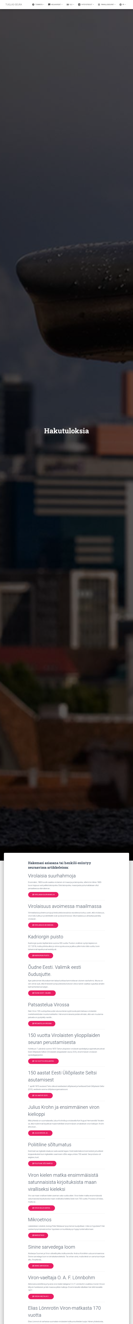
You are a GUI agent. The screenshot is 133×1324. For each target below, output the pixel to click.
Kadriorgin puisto (40, 955)
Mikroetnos (38, 1235)
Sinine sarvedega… (41, 1266)
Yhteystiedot (85, 4)
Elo (69, 4)
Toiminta (37, 4)
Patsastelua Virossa (41, 1023)
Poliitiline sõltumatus (42, 1163)
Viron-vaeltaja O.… (41, 1296)
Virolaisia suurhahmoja (43, 894)
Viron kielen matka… (41, 1208)
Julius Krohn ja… (40, 1133)
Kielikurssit (54, 4)
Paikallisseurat (106, 4)
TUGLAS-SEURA (13, 4)
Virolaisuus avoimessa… (43, 925)
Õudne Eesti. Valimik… (42, 993)
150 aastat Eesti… (40, 1095)
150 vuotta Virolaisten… (43, 1061)
